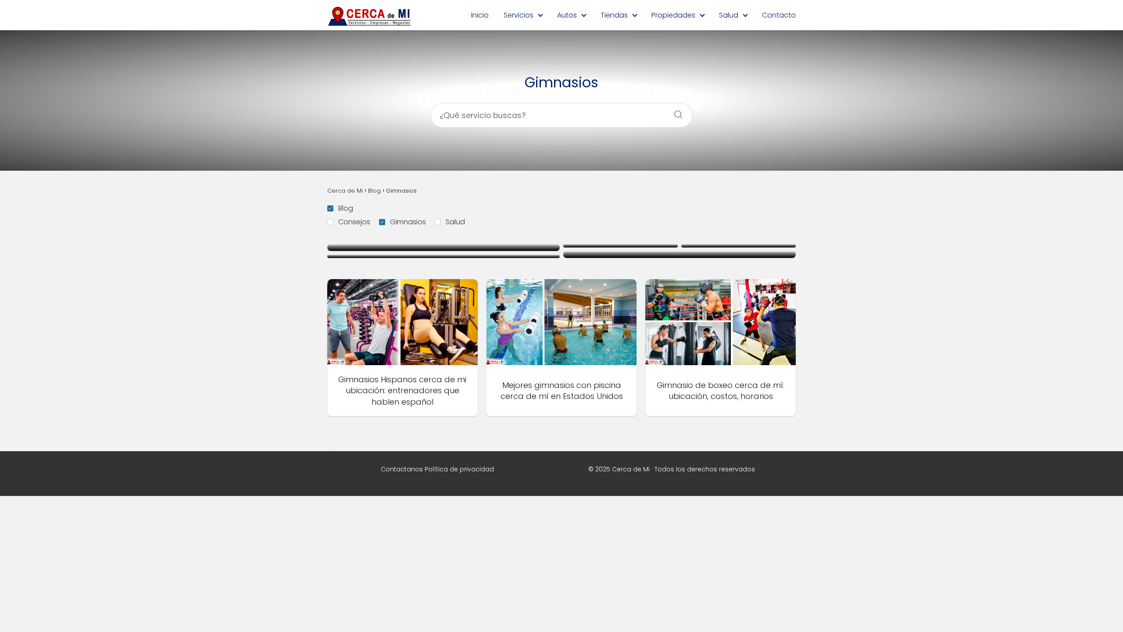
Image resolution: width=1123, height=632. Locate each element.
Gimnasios (408, 222)
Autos (567, 15)
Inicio (480, 15)
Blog (345, 208)
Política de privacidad (459, 469)
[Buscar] (675, 112)
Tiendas (614, 15)
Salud (728, 15)
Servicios (518, 15)
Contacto (779, 15)
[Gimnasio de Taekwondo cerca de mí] (620, 246)
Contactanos (402, 469)
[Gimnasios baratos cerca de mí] (443, 247)
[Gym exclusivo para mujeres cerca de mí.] (679, 254)
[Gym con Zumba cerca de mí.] (443, 256)
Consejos (354, 222)
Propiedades (673, 15)
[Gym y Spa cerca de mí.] (738, 246)
